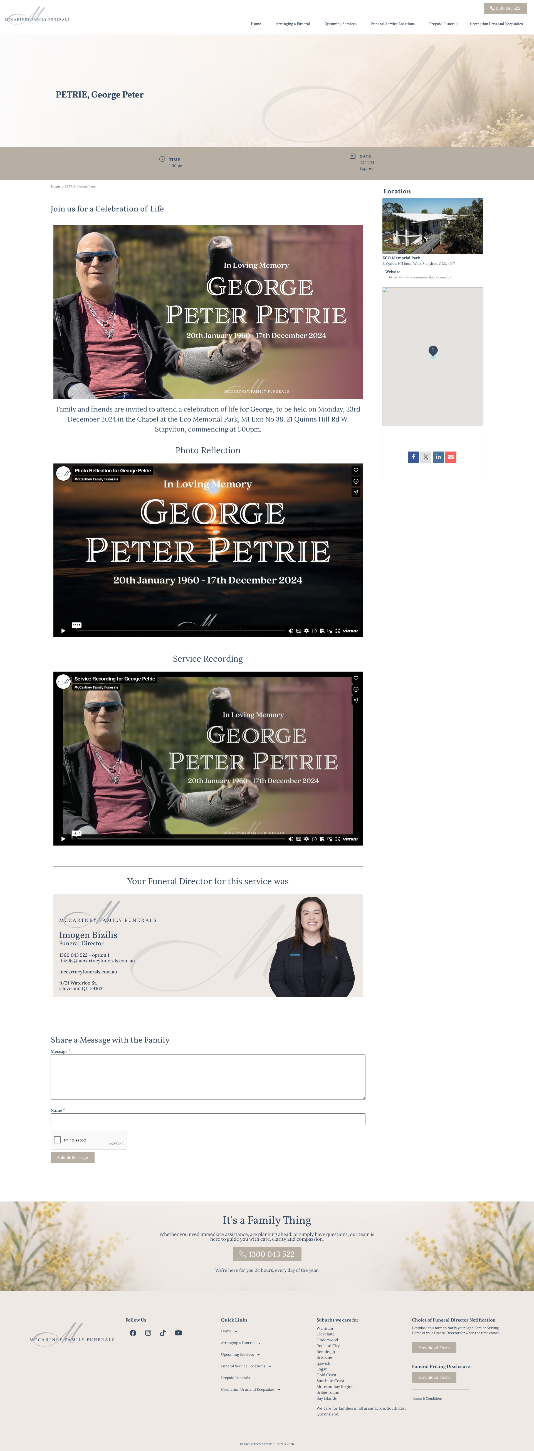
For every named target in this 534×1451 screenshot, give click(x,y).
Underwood (327, 1339)
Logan (322, 1369)
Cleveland (326, 1334)
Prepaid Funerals (443, 24)
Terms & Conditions (427, 1398)
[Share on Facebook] (413, 457)
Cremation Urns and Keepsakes (496, 24)
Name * (58, 1110)
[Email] (450, 457)
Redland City (328, 1345)
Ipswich (323, 1363)
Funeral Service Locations (393, 24)
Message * (60, 1051)
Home (256, 24)
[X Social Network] (425, 457)
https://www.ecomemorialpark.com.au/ (420, 277)
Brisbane (324, 1357)
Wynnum (325, 1328)
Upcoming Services (341, 24)
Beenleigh (326, 1351)
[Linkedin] (438, 457)
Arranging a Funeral (293, 24)
